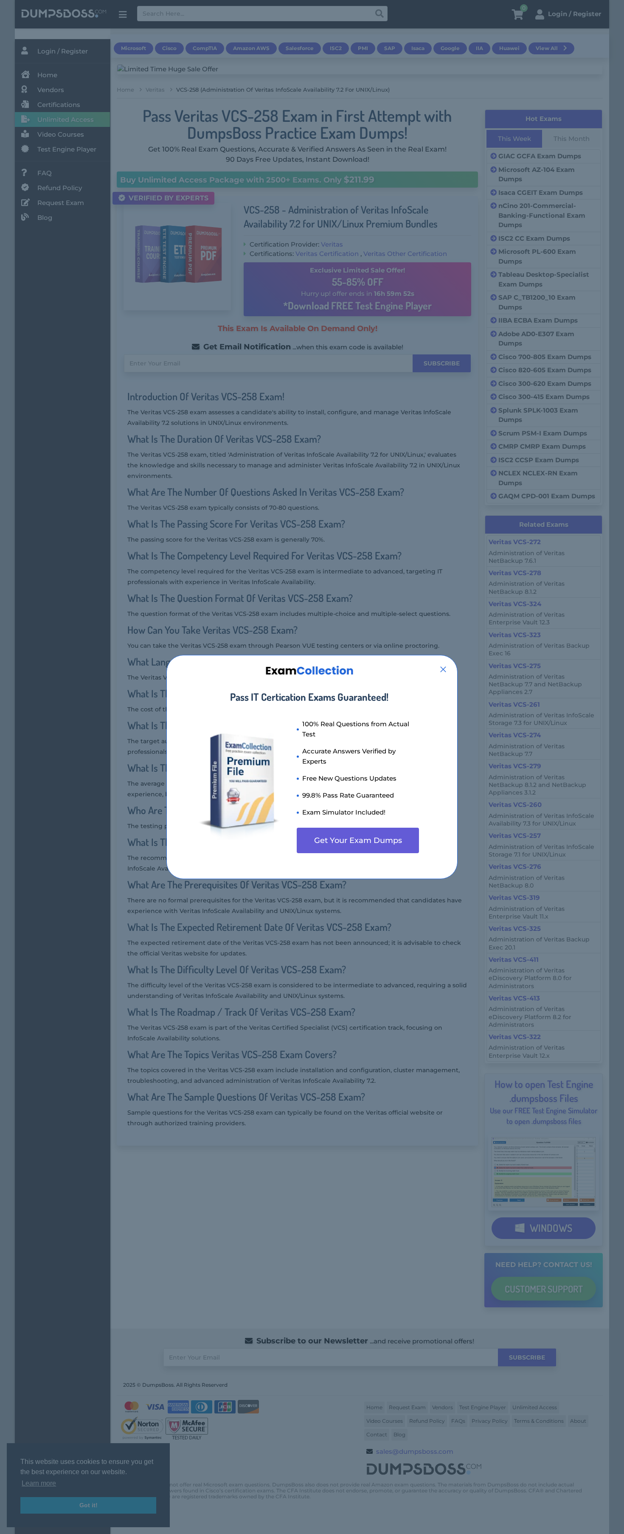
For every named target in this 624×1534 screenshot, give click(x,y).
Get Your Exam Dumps (358, 840)
